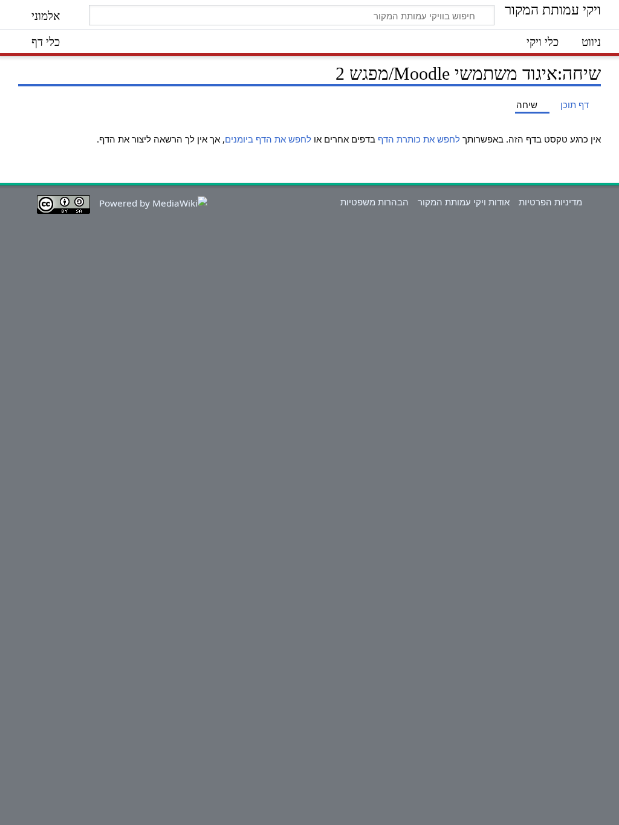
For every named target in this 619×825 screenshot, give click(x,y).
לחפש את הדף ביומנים (268, 139)
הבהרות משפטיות (374, 202)
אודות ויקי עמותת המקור (464, 202)
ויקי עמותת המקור (553, 10)
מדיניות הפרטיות (550, 202)
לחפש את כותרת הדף (419, 139)
